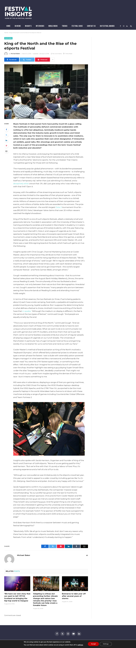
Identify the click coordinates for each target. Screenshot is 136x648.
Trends (64, 26)
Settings (106, 644)
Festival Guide (77, 26)
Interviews (40, 26)
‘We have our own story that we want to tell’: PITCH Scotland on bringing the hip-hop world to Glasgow (17, 597)
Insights (28, 26)
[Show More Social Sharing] (52, 60)
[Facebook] (6, 129)
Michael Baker (15, 53)
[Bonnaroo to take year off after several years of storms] (75, 583)
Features (8, 38)
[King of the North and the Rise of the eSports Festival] (46, 91)
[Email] (6, 151)
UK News (18, 26)
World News (53, 26)
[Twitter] (6, 135)
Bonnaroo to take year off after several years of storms (74, 596)
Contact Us (91, 26)
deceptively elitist (21, 184)
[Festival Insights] (18, 12)
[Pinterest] (6, 146)
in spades (26, 311)
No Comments (57, 53)
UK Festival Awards (107, 26)
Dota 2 (59, 207)
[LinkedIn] (6, 140)
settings (80, 645)
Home (8, 26)
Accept (93, 644)
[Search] (131, 26)
